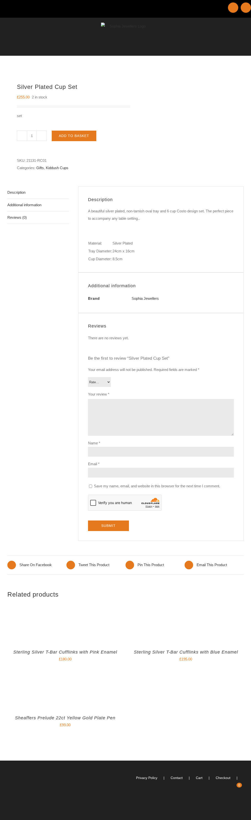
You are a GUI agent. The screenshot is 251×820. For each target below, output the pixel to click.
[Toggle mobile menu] (242, 48)
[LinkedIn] (235, 805)
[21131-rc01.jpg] (64, 66)
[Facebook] (242, 805)
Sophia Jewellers (145, 298)
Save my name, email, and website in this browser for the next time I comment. (157, 486)
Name (94, 443)
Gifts (40, 168)
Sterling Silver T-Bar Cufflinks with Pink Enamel (65, 652)
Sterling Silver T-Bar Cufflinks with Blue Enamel (186, 652)
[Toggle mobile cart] (233, 48)
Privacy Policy (146, 778)
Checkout (223, 778)
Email (94, 464)
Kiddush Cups (57, 168)
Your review (98, 394)
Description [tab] (16, 192)
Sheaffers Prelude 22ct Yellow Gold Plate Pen (65, 717)
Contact (177, 778)
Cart (199, 778)
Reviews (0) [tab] (17, 217)
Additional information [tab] (24, 205)
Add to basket (74, 136)
